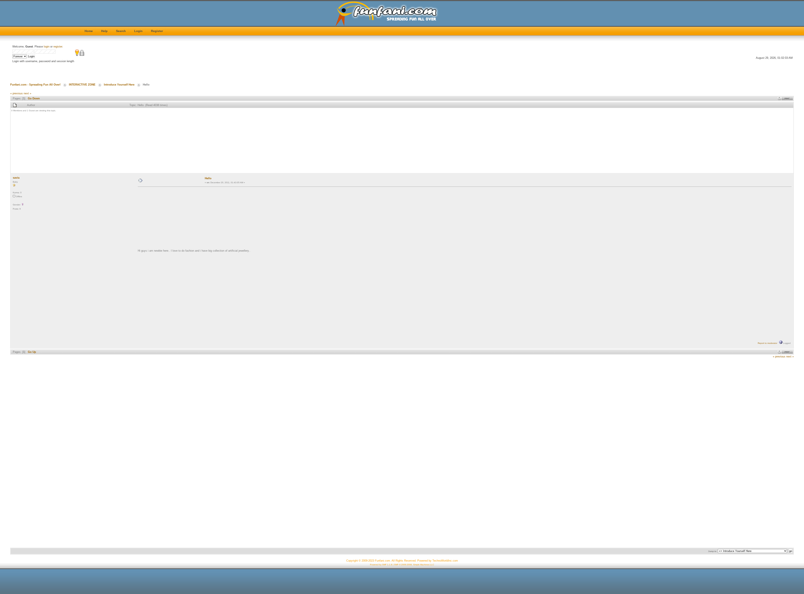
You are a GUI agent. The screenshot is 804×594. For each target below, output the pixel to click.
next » (27, 93)
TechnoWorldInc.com (445, 560)
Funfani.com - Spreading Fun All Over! (35, 84)
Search (121, 31)
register (57, 46)
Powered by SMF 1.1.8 (381, 564)
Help (104, 31)
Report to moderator (767, 343)
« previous (16, 93)
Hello (208, 178)
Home (89, 31)
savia (16, 177)
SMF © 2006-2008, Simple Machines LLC (414, 564)
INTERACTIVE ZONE (82, 84)
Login (138, 31)
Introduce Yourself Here (119, 84)
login (46, 46)
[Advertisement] (137, 143)
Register (157, 31)
